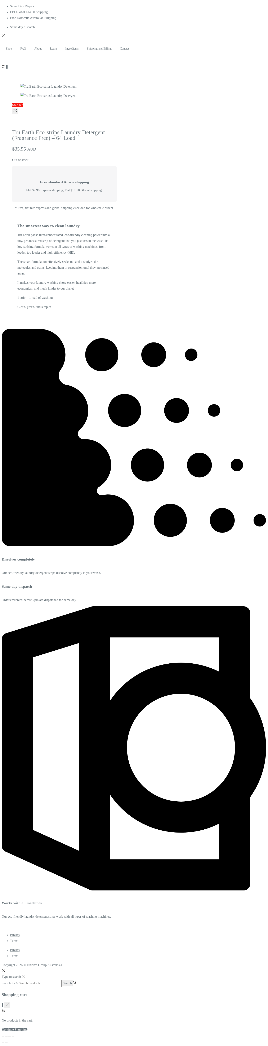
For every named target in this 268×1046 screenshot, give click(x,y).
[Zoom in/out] (13, 1036)
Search (67, 983)
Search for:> (10, 983)
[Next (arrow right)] (6, 1042)
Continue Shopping (14, 1029)
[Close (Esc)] (3, 1036)
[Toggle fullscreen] (9, 1036)
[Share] (6, 1036)
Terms (14, 941)
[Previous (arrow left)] (3, 1042)
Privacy (15, 935)
